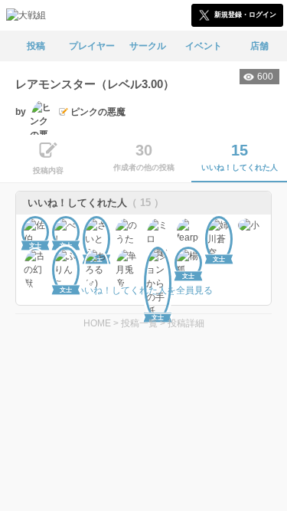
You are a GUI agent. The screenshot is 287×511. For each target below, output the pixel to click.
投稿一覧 (139, 323)
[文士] (35, 229)
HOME (97, 323)
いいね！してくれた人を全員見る (144, 290)
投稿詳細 (186, 323)
